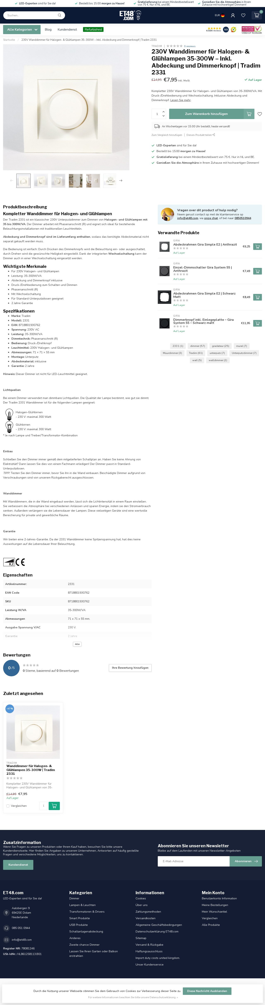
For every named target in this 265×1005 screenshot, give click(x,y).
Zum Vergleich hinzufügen (167, 135)
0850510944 (243, 218)
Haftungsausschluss (149, 951)
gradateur (220, 346)
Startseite (9, 40)
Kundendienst (67, 29)
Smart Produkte (79, 918)
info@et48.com (187, 218)
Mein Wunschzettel (214, 912)
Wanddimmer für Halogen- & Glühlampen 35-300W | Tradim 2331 (30, 770)
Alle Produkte (211, 925)
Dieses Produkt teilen (199, 135)
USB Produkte (78, 925)
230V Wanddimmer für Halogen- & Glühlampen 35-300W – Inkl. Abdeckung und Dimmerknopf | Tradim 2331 (89, 40)
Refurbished (93, 29)
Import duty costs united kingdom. (158, 958)
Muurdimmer (172, 353)
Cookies (141, 898)
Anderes (75, 938)
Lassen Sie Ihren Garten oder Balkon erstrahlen (93, 953)
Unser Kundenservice (150, 965)
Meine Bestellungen (215, 905)
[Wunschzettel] (243, 15)
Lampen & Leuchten (82, 905)
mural (241, 346)
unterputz (217, 353)
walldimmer (218, 360)
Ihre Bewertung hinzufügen (130, 668)
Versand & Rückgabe (149, 945)
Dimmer (74, 898)
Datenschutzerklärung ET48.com (157, 931)
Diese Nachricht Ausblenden (207, 991)
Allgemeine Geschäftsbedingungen (159, 925)
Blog (48, 29)
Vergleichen (19, 805)
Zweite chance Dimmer (84, 945)
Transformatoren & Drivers (87, 912)
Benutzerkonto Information (219, 898)
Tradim (157, 46)
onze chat (211, 218)
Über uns (142, 905)
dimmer (197, 346)
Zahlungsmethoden (148, 912)
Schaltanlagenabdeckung (86, 931)
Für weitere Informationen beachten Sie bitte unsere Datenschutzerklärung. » (133, 997)
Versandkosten (145, 918)
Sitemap (141, 938)
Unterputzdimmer (244, 353)
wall (197, 360)
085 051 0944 (21, 928)
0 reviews (190, 46)
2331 (178, 346)
